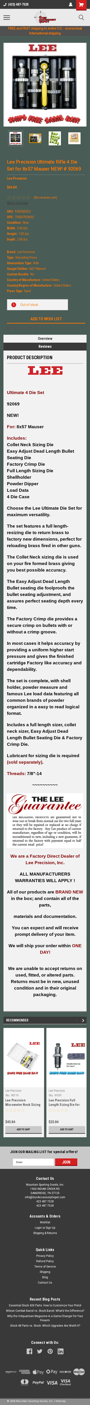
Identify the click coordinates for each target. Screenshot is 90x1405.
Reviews (45, 346)
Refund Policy (45, 1261)
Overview (45, 338)
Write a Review (17, 203)
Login (38, 1227)
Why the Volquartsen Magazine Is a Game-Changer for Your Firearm (45, 1318)
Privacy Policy (45, 1256)
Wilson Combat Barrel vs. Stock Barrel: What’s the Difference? (45, 1310)
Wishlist (45, 1222)
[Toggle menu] (6, 17)
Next (83, 84)
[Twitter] (29, 328)
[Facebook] (9, 328)
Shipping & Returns (45, 1233)
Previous (6, 84)
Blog (45, 1277)
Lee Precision (13, 1090)
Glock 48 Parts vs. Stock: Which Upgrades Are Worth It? (45, 1325)
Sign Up (50, 1227)
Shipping (45, 1272)
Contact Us (45, 1282)
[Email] (16, 328)
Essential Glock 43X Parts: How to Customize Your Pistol (45, 1305)
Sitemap (61, 1401)
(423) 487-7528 (18, 4)
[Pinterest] (36, 328)
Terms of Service (45, 1266)
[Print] (22, 328)
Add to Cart (23, 1129)
